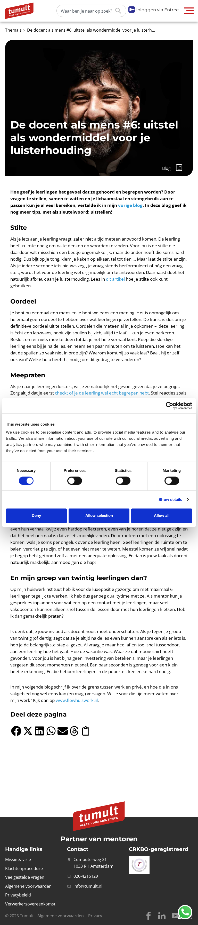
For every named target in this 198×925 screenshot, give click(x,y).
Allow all (161, 516)
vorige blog (130, 205)
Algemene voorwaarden (60, 916)
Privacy (95, 916)
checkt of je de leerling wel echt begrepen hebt (102, 393)
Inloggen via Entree (157, 9)
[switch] (74, 481)
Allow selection (99, 516)
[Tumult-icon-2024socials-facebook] (148, 916)
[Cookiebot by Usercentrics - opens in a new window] (169, 405)
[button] (188, 10)
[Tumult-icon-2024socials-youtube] (175, 916)
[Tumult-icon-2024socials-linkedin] (162, 916)
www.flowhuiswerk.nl (77, 700)
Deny (36, 516)
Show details (170, 499)
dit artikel (115, 279)
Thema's (13, 30)
